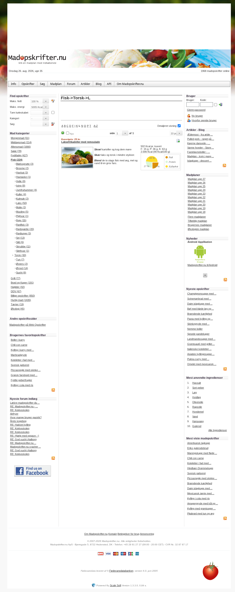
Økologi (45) (18, 308)
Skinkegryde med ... (198, 323)
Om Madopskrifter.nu (96, 534)
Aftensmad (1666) (21, 146)
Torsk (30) (20, 255)
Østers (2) (22, 263)
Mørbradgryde (19, 355)
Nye (72, 133)
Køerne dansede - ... (198, 143)
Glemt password (196, 109)
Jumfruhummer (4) (26, 190)
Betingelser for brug (128, 534)
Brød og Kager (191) (22, 282)
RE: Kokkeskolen (19, 410)
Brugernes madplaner (200, 225)
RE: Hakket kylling (20, 424)
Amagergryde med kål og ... (202, 503)
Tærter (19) (17, 304)
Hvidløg (196, 397)
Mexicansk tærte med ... (200, 493)
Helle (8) (20, 181)
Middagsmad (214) (21, 142)
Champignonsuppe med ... (201, 293)
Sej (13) (20, 237)
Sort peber (198, 387)
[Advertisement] (121, 111)
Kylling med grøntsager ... (201, 508)
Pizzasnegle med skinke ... (26, 370)
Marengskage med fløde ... (202, 453)
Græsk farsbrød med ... (24, 375)
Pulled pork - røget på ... (200, 139)
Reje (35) (21, 220)
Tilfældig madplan (197, 220)
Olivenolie (197, 402)
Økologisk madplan (198, 229)
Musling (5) (22, 211)
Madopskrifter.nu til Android (202, 265)
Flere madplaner (197, 216)
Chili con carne (19, 344)
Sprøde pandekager (198, 333)
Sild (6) (20, 242)
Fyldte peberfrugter (21, 380)
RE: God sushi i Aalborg (23, 439)
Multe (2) (21, 207)
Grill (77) (15, 278)
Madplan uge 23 (196, 193)
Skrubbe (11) (23, 246)
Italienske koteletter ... (199, 349)
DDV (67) (16, 291)
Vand (195, 416)
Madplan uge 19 (196, 208)
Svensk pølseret (20, 365)
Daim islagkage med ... (200, 303)
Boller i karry (18, 339)
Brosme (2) (22, 168)
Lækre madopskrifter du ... (25, 402)
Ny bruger (197, 115)
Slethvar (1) (22, 250)
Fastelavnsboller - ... (198, 152)
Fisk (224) (16, 159)
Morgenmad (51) (20, 138)
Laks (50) (21, 203)
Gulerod (196, 426)
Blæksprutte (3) (25, 163)
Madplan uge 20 (196, 204)
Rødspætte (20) (25, 229)
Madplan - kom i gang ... (200, 156)
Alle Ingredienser (217, 430)
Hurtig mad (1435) (21, 300)
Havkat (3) (22, 172)
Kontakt (112, 534)
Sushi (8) (21, 272)
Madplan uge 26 (196, 182)
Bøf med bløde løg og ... (200, 308)
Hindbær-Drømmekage (200, 468)
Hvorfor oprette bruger (204, 120)
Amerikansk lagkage (198, 443)
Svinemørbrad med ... (199, 298)
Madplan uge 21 (196, 201)
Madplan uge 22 (196, 197)
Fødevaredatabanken (121, 570)
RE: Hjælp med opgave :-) (24, 435)
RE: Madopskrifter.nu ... (23, 443)
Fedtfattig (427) (19, 155)
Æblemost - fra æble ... (200, 134)
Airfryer (14, 413)
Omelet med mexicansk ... (201, 364)
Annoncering (147, 534)
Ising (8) (20, 185)
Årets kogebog (18, 421)
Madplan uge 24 (196, 190)
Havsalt (196, 382)
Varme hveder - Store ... (200, 147)
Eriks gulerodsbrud (197, 448)
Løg (194, 392)
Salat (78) (16, 151)
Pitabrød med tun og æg (200, 513)
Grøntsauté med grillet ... (201, 344)
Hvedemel (198, 411)
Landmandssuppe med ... (201, 339)
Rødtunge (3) (23, 233)
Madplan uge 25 (196, 186)
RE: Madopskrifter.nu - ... (24, 406)
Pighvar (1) (22, 216)
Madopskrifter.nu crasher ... (25, 446)
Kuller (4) (21, 194)
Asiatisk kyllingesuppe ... (201, 354)
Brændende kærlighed (199, 313)
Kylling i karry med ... (22, 350)
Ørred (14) (22, 268)
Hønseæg (198, 421)
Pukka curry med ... (198, 359)
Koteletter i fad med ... (23, 360)
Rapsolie (197, 406)
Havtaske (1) (23, 177)
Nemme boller (195, 328)
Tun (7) (20, 259)
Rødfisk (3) (22, 224)
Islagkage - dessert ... (199, 160)
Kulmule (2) (22, 198)
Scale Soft (115, 585)
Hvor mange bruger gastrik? (26, 417)
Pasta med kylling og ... (200, 318)
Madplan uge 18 (196, 212)
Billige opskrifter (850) (23, 295)
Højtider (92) (18, 287)
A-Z (96, 125)
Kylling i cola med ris (22, 385)
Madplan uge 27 (196, 179)
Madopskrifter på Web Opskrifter (27, 324)
